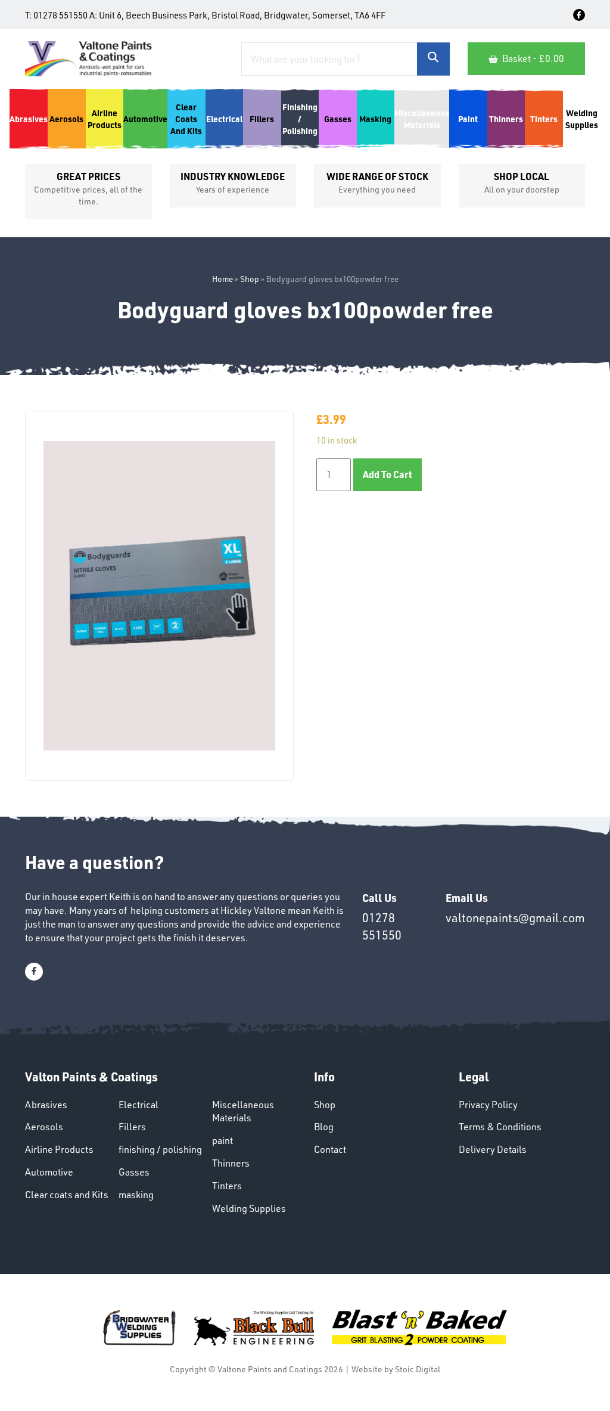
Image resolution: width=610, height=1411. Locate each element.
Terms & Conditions (500, 1127)
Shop (249, 279)
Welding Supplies (249, 1208)
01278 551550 (60, 15)
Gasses (134, 1172)
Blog (324, 1127)
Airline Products (59, 1149)
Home (222, 279)
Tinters (227, 1186)
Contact (330, 1149)
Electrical (138, 1105)
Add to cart (387, 474)
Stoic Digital (417, 1369)
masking (136, 1195)
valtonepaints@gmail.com (515, 917)
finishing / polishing (160, 1149)
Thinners (231, 1163)
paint (222, 1140)
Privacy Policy (488, 1105)
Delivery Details (493, 1149)
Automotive (49, 1172)
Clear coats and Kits (66, 1195)
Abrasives (46, 1105)
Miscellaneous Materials (243, 1111)
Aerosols (44, 1127)
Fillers (132, 1127)
